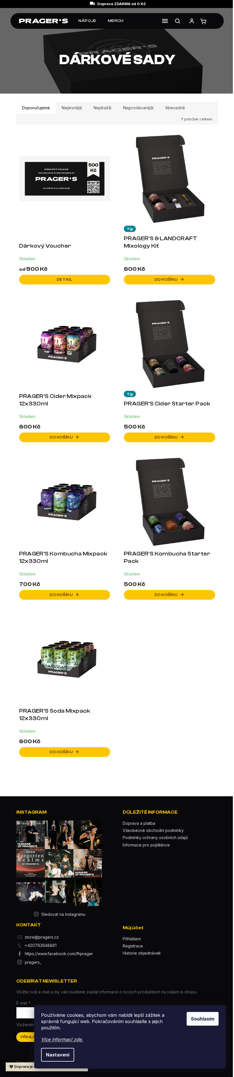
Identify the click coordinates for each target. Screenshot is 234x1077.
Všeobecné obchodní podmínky (153, 830)
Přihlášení (132, 938)
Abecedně (175, 107)
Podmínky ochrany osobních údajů (155, 837)
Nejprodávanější (138, 107)
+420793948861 (41, 945)
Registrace (133, 945)
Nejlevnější (72, 107)
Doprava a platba (139, 823)
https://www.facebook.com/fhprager (59, 953)
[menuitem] (87, 20)
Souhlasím (202, 1019)
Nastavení (57, 1055)
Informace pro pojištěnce (146, 844)
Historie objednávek (142, 953)
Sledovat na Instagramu (63, 914)
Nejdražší (102, 107)
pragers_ (33, 962)
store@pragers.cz (42, 937)
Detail (64, 279)
